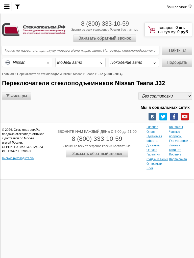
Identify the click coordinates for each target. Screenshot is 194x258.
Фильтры (18, 96)
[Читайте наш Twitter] (163, 116)
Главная (152, 127)
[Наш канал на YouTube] (185, 116)
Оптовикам (154, 164)
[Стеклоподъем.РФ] (33, 29)
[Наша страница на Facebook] (174, 116)
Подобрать (177, 62)
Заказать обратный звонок (105, 38)
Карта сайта (178, 159)
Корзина (175, 154)
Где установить (180, 141)
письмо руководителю (18, 158)
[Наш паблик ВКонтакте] (152, 116)
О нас (151, 132)
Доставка (153, 145)
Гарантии (153, 154)
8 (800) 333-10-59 (105, 23)
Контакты (176, 127)
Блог (150, 168)
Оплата (152, 150)
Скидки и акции (157, 159)
